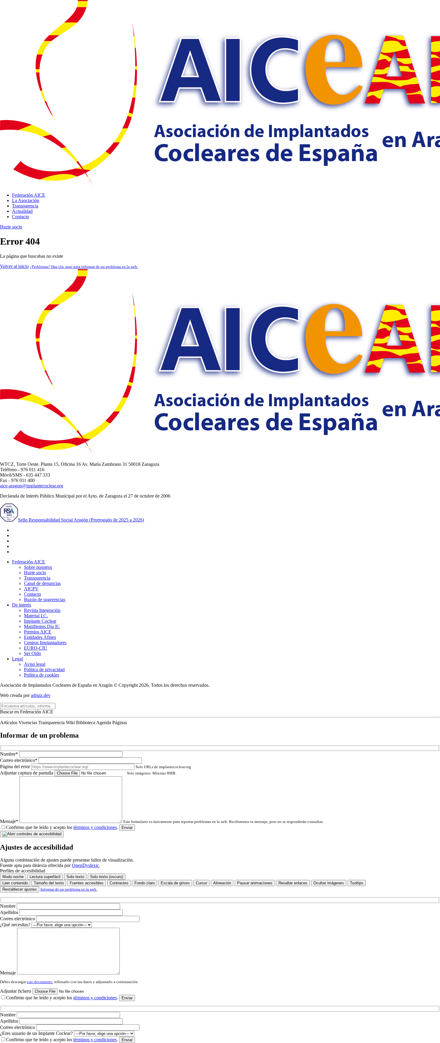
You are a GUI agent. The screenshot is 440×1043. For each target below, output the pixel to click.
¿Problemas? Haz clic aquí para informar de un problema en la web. (84, 266)
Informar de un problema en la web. (68, 889)
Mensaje (8, 972)
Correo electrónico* (19, 760)
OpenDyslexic (85, 865)
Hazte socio (11, 226)
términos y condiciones (95, 827)
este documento (39, 982)
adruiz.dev (41, 695)
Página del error (95, 766)
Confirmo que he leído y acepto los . (62, 827)
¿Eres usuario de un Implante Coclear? (37, 1033)
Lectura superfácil (45, 876)
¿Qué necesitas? (15, 924)
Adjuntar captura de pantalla (88, 772)
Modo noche (13, 876)
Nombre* (9, 754)
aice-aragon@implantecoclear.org (31, 485)
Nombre (8, 906)
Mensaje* (162, 821)
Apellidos (9, 912)
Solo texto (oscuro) (106, 876)
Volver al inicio (14, 266)
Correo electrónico (18, 918)
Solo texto (75, 876)
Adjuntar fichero (16, 991)
